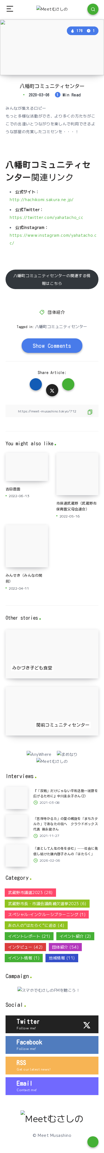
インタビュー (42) (25, 947)
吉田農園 (13, 489)
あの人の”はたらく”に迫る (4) (36, 925)
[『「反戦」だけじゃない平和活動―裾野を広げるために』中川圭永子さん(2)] (17, 798)
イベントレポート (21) (29, 936)
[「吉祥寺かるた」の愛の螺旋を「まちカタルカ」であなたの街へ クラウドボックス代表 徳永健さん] (17, 826)
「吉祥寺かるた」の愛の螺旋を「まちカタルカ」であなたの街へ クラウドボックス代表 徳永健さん (65, 824)
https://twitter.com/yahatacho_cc (46, 217)
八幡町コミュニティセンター (61, 326)
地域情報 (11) (62, 958)
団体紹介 (56, 312)
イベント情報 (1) (23, 958)
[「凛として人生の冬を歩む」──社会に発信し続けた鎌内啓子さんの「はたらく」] (17, 855)
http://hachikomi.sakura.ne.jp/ (42, 199)
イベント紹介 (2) (75, 936)
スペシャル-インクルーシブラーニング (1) (46, 914)
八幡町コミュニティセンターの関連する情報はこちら (52, 279)
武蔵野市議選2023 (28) (30, 892)
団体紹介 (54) (65, 947)
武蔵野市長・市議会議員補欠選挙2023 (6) (47, 903)
